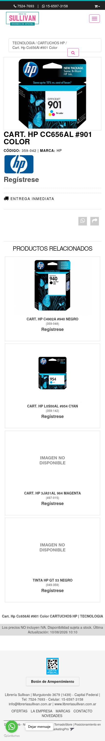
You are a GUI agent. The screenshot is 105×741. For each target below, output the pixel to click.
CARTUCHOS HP (51, 42)
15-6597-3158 (56, 5)
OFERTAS (19, 710)
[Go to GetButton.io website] (12, 736)
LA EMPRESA (41, 710)
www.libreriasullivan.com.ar (75, 703)
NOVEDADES (52, 715)
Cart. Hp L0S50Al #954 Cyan (52, 406)
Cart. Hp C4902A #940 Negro (52, 318)
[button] (97, 5)
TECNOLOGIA (23, 42)
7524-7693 (25, 5)
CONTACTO (83, 710)
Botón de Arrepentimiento (52, 681)
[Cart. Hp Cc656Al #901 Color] (52, 93)
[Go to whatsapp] (12, 726)
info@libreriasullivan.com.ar (30, 703)
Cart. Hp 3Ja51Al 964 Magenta (52, 493)
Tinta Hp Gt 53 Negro (53, 580)
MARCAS (63, 710)
